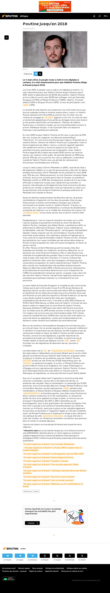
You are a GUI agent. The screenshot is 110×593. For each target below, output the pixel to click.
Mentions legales (24, 568)
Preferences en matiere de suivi (72, 571)
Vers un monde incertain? (48, 480)
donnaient (49, 117)
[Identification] (94, 16)
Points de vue (27, 491)
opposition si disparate (53, 416)
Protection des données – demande (14, 571)
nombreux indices (31, 212)
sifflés (66, 388)
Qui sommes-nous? (9, 568)
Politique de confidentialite (54, 568)
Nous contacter (37, 568)
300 (67, 340)
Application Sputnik (52, 571)
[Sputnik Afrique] (10, 18)
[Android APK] (9, 579)
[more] (6, 37)
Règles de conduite (36, 571)
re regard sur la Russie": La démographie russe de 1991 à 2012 (53, 454)
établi (25, 105)
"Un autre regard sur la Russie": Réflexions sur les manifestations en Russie (53, 485)
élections (27, 363)
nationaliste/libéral (31, 393)
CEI (45, 350)
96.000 (27, 360)
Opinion (36, 491)
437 (78, 340)
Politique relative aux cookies (77, 568)
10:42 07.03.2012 (28, 29)
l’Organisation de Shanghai (63, 350)
